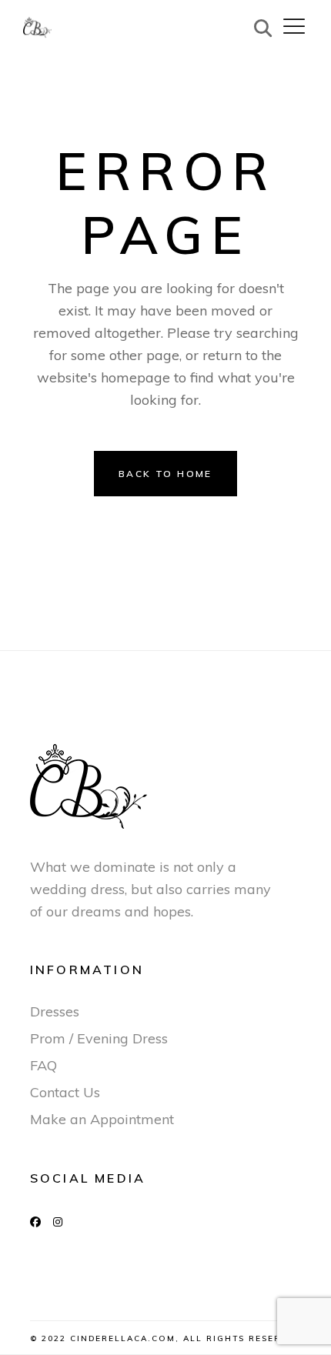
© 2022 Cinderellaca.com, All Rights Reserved (165, 1338)
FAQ (43, 1065)
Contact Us (65, 1092)
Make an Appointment (102, 1119)
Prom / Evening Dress (99, 1038)
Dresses (54, 1011)
